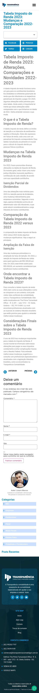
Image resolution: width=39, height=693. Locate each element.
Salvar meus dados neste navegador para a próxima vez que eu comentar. (18, 455)
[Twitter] (17, 597)
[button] (34, 5)
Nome (6, 426)
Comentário (9, 398)
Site (5, 443)
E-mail (6, 435)
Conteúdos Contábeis (2, 22)
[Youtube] (26, 597)
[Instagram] (22, 597)
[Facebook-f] (13, 597)
